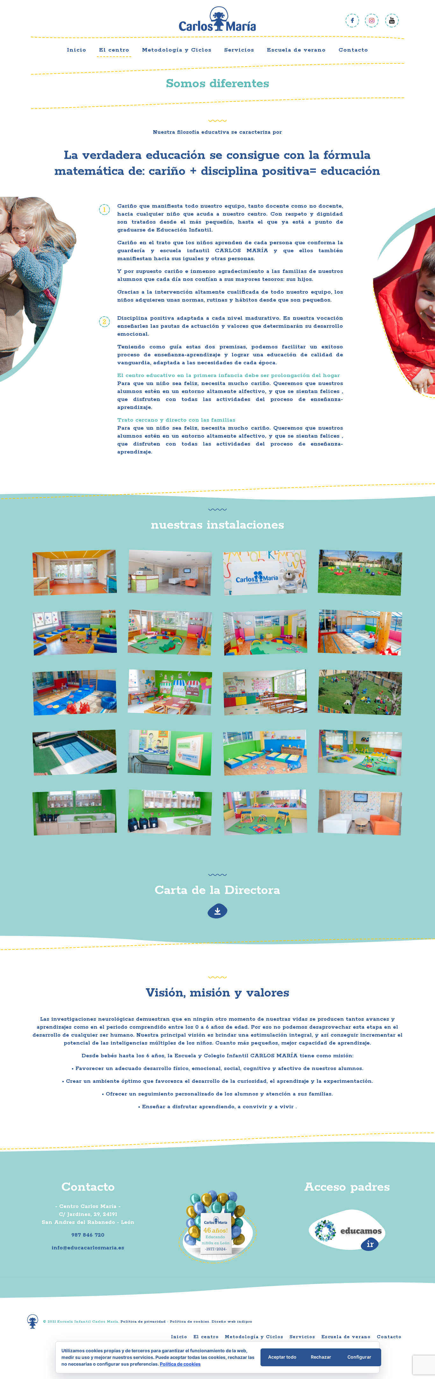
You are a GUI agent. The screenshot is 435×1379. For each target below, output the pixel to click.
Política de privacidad (143, 1321)
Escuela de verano (346, 1337)
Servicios (302, 1337)
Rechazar (321, 1357)
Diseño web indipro (231, 1321)
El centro (206, 1337)
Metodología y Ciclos (254, 1337)
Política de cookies (189, 1321)
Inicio (179, 1337)
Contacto (389, 1337)
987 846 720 (87, 1235)
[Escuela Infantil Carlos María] (217, 18)
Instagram (372, 20)
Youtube (392, 20)
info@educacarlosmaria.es (88, 1247)
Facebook (352, 20)
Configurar (359, 1357)
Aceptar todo (282, 1357)
